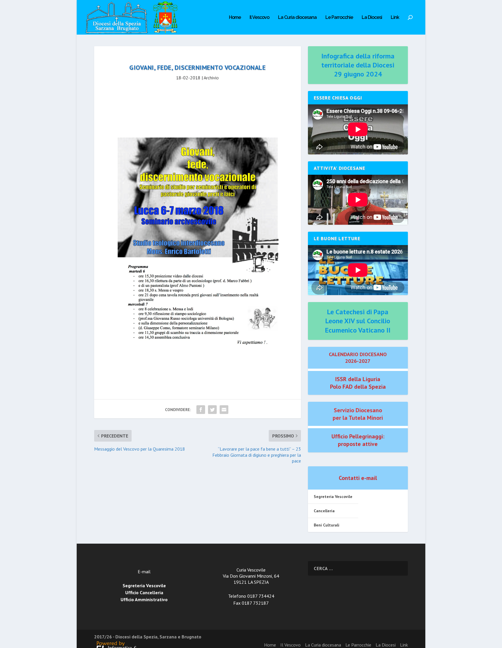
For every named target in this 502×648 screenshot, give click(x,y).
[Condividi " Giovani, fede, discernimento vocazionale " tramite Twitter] (212, 409)
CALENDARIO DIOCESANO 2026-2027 (358, 357)
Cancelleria (324, 510)
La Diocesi (372, 17)
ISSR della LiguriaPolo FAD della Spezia (358, 382)
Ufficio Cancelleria (144, 592)
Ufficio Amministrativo (144, 599)
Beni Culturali (326, 525)
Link (395, 17)
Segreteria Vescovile (333, 496)
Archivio (211, 78)
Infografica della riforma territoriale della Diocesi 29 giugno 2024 (358, 64)
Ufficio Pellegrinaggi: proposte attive (357, 440)
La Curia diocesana (297, 17)
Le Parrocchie (339, 17)
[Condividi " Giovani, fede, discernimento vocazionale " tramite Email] (224, 409)
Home (235, 17)
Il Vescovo (259, 17)
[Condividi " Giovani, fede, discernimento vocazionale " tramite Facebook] (201, 409)
